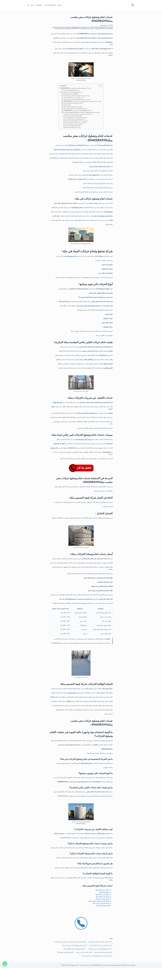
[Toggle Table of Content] (100, 85)
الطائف (72, 27)
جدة (108, 28)
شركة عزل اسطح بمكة (102, 896)
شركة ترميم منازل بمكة (102, 890)
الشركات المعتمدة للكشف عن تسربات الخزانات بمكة (90, 27)
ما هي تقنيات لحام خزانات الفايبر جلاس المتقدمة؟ (76, 117)
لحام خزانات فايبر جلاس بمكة (65, 952)
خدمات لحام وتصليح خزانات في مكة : (71, 90)
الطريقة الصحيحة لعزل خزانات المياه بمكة (61, 27)
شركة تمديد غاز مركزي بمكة (101, 903)
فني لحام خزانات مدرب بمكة (84, 952)
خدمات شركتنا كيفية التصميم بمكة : (73, 127)
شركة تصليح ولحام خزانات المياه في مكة (74, 948)
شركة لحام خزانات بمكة (60, 28)
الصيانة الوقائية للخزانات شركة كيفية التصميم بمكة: (75, 108)
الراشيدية (107, 27)
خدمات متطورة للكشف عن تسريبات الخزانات (100, 948)
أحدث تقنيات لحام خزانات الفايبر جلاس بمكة (100, 942)
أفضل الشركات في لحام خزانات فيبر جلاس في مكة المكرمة (70, 942)
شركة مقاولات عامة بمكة (50, 5)
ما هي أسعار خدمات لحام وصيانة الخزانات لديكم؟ (76, 122)
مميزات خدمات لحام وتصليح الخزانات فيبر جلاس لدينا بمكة (97, 955)
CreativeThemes (66, 965)
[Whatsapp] (4, 963)
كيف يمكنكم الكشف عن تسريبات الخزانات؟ (75, 119)
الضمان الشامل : (67, 105)
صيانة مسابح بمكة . (103, 892)
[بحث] (28, 5)
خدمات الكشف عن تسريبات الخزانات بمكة (100, 945)
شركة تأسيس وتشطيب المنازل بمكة (99, 901)
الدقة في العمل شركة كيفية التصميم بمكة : (73, 103)
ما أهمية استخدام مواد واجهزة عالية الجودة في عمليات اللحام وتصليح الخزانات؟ (82, 112)
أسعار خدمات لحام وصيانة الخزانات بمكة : (73, 106)
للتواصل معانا (39, 5)
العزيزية (111, 28)
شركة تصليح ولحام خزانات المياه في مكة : (71, 92)
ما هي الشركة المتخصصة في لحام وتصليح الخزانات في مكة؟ (78, 114)
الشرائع (103, 27)
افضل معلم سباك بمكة (102, 905)
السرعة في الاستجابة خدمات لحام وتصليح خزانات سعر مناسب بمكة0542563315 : (83, 101)
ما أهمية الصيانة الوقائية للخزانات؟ (73, 125)
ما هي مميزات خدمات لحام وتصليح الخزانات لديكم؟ (77, 120)
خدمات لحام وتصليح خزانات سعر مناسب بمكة (97, 28)
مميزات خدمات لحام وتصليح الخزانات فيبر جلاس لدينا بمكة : (77, 99)
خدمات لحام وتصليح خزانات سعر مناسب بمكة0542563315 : (76, 88)
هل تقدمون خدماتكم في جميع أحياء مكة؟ (74, 124)
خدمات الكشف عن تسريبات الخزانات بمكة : (74, 97)
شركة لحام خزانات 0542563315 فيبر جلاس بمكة (76, 28)
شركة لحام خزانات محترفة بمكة (103, 952)
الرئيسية (59, 5)
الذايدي (111, 27)
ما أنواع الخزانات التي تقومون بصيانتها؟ (74, 115)
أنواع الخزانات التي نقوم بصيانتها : (71, 93)
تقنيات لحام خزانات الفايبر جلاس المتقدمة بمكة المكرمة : (77, 95)
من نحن (32, 5)
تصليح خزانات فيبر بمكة (102, 899)
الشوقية (76, 27)
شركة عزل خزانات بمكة (102, 894)
